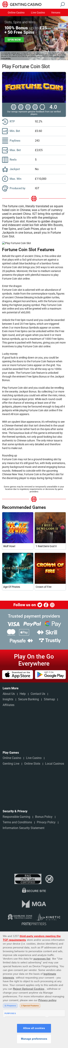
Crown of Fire (43, 586)
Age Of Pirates (11, 586)
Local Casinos (54, 763)
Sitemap (49, 699)
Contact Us (38, 694)
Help (23, 694)
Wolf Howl (9, 546)
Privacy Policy (46, 822)
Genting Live (11, 763)
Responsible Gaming (16, 817)
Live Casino (38, 12)
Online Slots (32, 763)
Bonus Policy (44, 817)
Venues (55, 12)
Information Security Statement (23, 828)
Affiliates (8, 705)
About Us (9, 694)
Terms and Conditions (17, 822)
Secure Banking (28, 699)
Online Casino (16, 12)
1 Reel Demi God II (46, 546)
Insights (8, 699)
